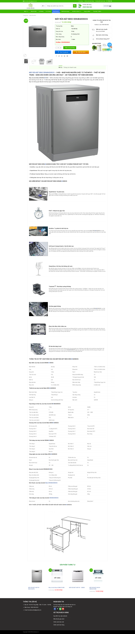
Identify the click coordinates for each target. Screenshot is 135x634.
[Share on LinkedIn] (67, 56)
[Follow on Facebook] (106, 1)
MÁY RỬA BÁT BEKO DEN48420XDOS (42, 72)
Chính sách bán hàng (89, 1)
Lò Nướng (41, 11)
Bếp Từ (26, 11)
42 (62, 181)
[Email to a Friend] (62, 56)
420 (49, 362)
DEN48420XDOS (53, 498)
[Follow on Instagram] (108, 1)
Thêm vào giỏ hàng (70, 47)
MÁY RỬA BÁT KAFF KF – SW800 (77, 587)
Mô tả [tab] (60, 67)
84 (53, 423)
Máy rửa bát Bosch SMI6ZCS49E (57, 587)
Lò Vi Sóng (48, 11)
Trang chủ (25, 15)
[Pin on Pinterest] (64, 56)
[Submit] (74, 6)
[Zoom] (25, 55)
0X (45, 78)
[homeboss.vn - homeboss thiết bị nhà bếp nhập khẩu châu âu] (31, 6)
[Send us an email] (111, 1)
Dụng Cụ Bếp (87, 11)
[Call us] (60, 609)
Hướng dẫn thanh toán (100, 1)
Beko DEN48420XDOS (51, 483)
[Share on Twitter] (59, 56)
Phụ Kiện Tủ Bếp (97, 11)
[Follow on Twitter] (109, 1)
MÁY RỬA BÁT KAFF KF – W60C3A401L (34, 588)
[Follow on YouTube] (63, 609)
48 (45, 164)
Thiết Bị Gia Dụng (65, 11)
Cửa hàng (81, 1)
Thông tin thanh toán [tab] (69, 67)
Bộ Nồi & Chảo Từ (76, 11)
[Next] (50, 38)
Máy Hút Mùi (33, 11)
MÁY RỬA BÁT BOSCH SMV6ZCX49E (94, 588)
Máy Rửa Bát (56, 11)
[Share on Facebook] (56, 56)
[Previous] (25, 38)
